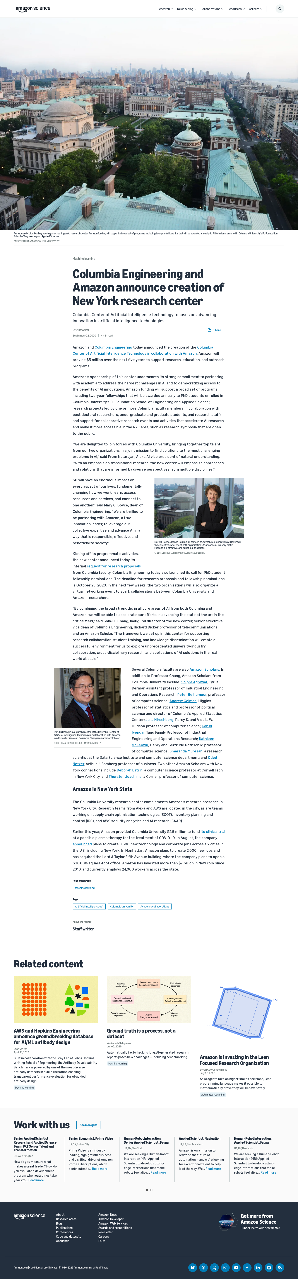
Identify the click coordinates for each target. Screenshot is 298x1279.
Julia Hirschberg (159, 719)
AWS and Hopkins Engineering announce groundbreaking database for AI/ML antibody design (53, 1036)
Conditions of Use (38, 1267)
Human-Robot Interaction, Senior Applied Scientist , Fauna (146, 1140)
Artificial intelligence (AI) (89, 906)
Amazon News (107, 1214)
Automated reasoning (212, 1094)
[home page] (33, 8)
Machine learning (84, 258)
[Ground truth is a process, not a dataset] (149, 999)
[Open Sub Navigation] (172, 8)
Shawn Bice (220, 1069)
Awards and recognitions (115, 1227)
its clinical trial (213, 831)
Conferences (64, 1232)
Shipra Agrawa (193, 681)
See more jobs (88, 1125)
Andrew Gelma (182, 700)
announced (82, 843)
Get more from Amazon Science (258, 1219)
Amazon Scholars (204, 669)
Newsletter (105, 1232)
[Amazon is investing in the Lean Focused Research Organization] (242, 1013)
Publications (64, 1227)
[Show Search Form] (280, 8)
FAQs (101, 1240)
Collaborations (210, 9)
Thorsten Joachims (125, 776)
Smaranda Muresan (186, 751)
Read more (36, 1180)
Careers (254, 9)
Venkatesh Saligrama (119, 1043)
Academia (62, 1240)
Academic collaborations (154, 906)
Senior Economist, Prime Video (91, 1138)
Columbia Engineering (113, 347)
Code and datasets (68, 1236)
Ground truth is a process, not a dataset (141, 1033)
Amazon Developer (111, 1219)
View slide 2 (151, 1190)
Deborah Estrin (129, 770)
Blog (59, 1223)
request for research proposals (114, 566)
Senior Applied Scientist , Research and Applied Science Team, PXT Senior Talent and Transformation (35, 1144)
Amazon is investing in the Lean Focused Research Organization (234, 1060)
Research (164, 9)
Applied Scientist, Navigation (199, 1138)
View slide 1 (147, 1190)
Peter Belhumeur (191, 694)
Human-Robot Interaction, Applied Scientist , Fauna (253, 1140)
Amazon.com (21, 1267)
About (60, 1214)
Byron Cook (206, 1069)
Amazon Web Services (113, 1223)
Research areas (66, 1219)
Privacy (53, 1267)
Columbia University (122, 906)
